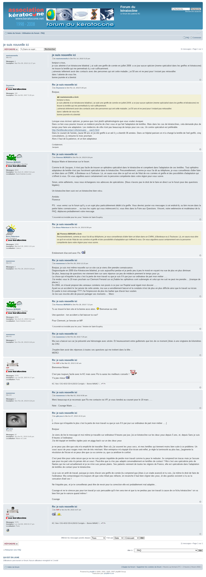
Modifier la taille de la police (199, 32)
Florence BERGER (63, 157)
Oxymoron (60, 88)
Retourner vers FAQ (13, 550)
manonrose (60, 263)
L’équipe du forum (128, 567)
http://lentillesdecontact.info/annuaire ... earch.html (75, 130)
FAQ (43, 33)
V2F (57, 363)
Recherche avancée (193, 11)
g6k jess (59, 416)
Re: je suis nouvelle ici (64, 84)
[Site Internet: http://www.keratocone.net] (7, 383)
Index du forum (14, 33)
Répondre (7, 48)
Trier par (110, 538)
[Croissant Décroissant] (134, 538)
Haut (200, 80)
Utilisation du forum (30, 33)
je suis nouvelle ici (16, 44)
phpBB (92, 572)
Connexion (197, 38)
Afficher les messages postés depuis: (76, 538)
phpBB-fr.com (109, 573)
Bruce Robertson (62, 227)
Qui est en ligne (11, 557)
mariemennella (62, 58)
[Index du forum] (62, 16)
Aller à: (130, 550)
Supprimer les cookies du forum (149, 567)
